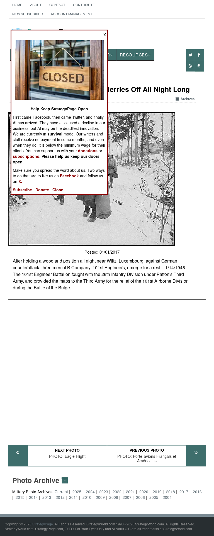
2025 (76, 491)
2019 (157, 491)
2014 (33, 497)
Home (17, 4)
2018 (170, 491)
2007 (127, 497)
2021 (130, 491)
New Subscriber (27, 13)
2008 (113, 497)
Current (62, 491)
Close (57, 189)
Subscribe (22, 189)
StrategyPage (42, 523)
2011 (73, 497)
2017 (183, 491)
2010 (86, 497)
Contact (57, 4)
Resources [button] (134, 55)
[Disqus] (107, 370)
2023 (103, 491)
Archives (188, 98)
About (36, 4)
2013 (46, 497)
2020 (143, 491)
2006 (140, 497)
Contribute (84, 4)
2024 (90, 491)
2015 (20, 497)
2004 (167, 497)
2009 (100, 497)
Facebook (69, 175)
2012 (60, 497)
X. (20, 181)
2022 (117, 491)
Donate (42, 189)
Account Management (71, 13)
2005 (153, 497)
